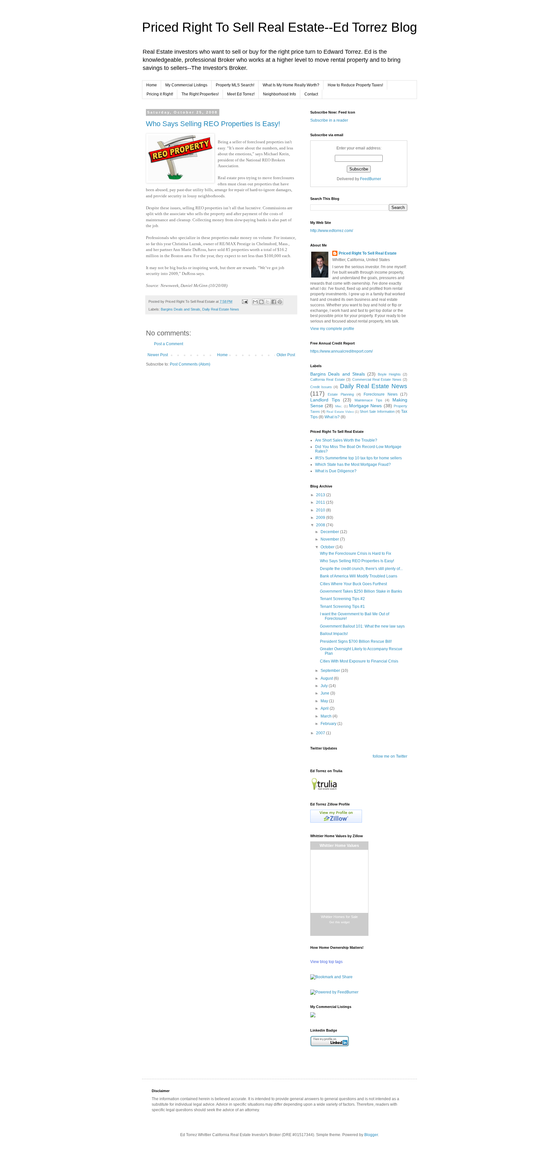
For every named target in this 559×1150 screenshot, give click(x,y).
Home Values (339, 846)
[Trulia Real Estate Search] (324, 790)
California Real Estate (327, 379)
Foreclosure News (380, 394)
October (328, 547)
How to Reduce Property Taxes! (355, 85)
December (330, 532)
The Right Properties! (200, 94)
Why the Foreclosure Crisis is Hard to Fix (355, 553)
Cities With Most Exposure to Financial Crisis (359, 661)
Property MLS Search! (235, 85)
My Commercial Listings (186, 85)
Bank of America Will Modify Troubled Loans (358, 576)
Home (151, 85)
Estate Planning (341, 394)
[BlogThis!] (261, 302)
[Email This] (255, 302)
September (331, 670)
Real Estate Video (340, 411)
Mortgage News (365, 405)
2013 (321, 495)
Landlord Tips (325, 399)
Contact (311, 94)
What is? (332, 417)
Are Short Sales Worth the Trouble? (346, 440)
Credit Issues (321, 387)
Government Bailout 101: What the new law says (362, 626)
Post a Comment (168, 344)
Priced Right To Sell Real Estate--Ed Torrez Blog (279, 27)
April (325, 708)
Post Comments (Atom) (190, 364)
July (325, 686)
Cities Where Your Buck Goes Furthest (353, 584)
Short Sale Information (377, 411)
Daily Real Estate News (220, 309)
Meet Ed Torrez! (241, 94)
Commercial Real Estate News (376, 379)
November (330, 539)
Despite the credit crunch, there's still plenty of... (361, 568)
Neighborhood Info (279, 94)
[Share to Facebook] (273, 302)
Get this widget (339, 922)
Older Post (286, 355)
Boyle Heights (389, 374)
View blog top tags (326, 961)
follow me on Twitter (390, 756)
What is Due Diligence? (335, 471)
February (329, 723)
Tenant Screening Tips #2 (342, 599)
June (325, 693)
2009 (321, 517)
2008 (321, 525)
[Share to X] (267, 302)
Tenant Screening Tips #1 (342, 606)
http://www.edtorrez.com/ (331, 230)
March (327, 716)
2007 (321, 733)
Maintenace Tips (368, 400)
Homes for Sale (339, 917)
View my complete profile (332, 328)
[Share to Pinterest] (280, 302)
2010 (321, 510)
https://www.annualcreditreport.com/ (341, 351)
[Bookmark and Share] (331, 977)
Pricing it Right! (160, 94)
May (325, 701)
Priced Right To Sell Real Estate (368, 253)
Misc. (339, 406)
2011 (321, 502)
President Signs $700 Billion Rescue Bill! (356, 641)
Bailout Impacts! (334, 633)
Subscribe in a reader (329, 120)
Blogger (371, 1135)
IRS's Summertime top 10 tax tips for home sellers (358, 458)
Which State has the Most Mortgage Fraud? (353, 464)
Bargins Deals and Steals (180, 309)
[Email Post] (244, 301)
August (327, 678)
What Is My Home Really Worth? (291, 85)
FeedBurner (370, 179)
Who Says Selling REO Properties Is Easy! (213, 124)
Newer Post (158, 355)
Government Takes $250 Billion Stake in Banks (361, 591)
